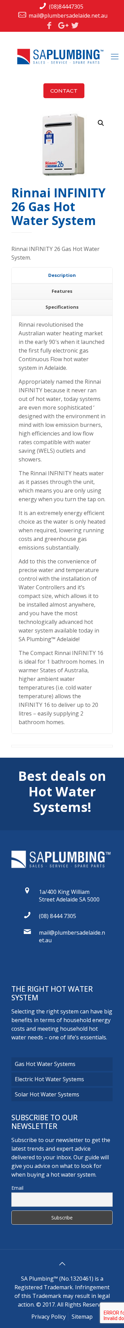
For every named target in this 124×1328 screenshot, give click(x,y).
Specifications (62, 307)
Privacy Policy (48, 1316)
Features (62, 291)
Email (17, 1188)
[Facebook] (49, 25)
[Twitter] (74, 25)
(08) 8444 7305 (57, 916)
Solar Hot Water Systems (47, 1094)
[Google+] (62, 25)
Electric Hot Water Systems (49, 1079)
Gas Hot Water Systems (45, 1064)
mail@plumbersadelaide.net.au (68, 15)
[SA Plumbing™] (62, 56)
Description (62, 275)
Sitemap (82, 1316)
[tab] (62, 275)
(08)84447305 (66, 6)
